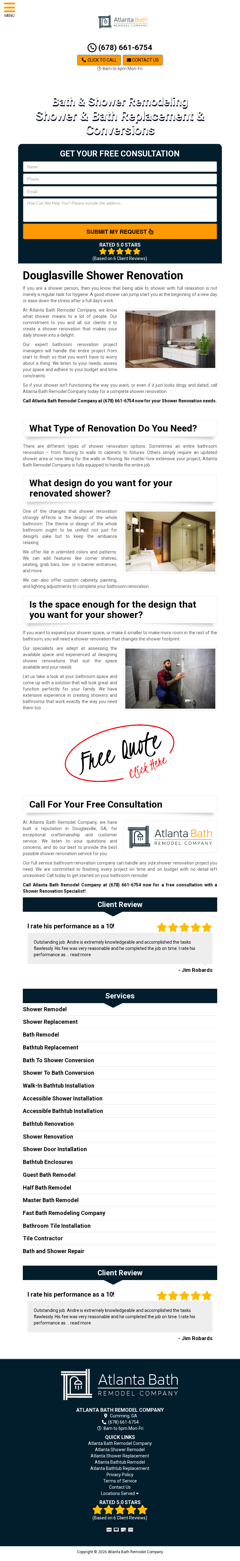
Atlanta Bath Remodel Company (120, 1443)
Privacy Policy (120, 1474)
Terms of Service (120, 1480)
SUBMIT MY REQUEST (117, 231)
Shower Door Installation (55, 1149)
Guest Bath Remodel (49, 1174)
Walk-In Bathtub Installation (58, 1085)
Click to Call (102, 60)
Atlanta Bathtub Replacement (119, 1468)
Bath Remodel (41, 1034)
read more (80, 954)
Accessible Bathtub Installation (63, 1111)
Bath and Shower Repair (53, 1251)
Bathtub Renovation (48, 1123)
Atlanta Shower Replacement (120, 1455)
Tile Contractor (43, 1238)
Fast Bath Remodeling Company (64, 1213)
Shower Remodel (45, 1009)
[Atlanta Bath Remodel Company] (120, 1384)
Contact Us (145, 60)
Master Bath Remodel (51, 1200)
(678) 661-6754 (124, 47)
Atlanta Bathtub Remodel (120, 1462)
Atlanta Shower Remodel (120, 1449)
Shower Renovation (48, 1136)
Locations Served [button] (118, 1493)
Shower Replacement (50, 1021)
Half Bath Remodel (47, 1187)
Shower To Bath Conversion (58, 1072)
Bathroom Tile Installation (57, 1225)
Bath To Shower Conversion (58, 1060)
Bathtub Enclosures (48, 1162)
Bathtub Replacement (50, 1047)
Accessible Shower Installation (62, 1098)
